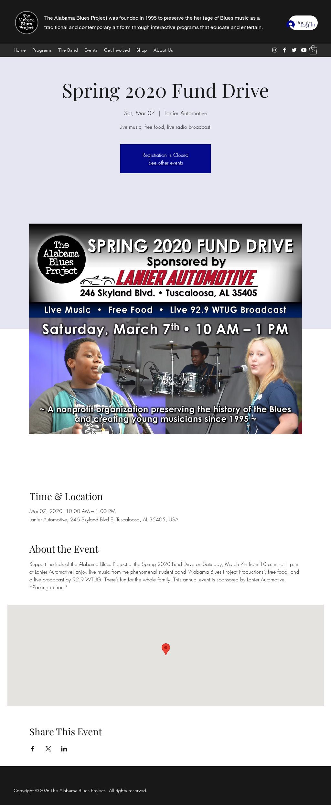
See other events (165, 162)
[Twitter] (294, 50)
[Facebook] (284, 50)
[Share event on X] (48, 748)
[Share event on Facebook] (32, 748)
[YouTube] (304, 50)
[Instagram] (275, 50)
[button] (313, 50)
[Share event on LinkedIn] (64, 748)
